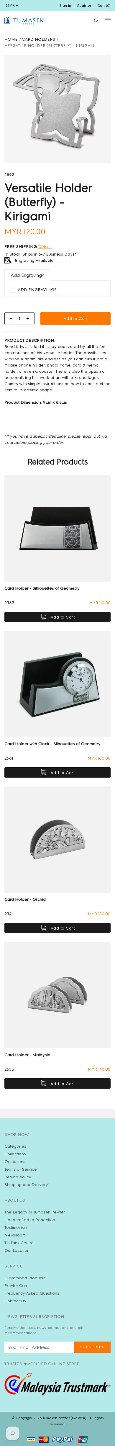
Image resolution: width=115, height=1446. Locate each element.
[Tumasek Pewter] (24, 20)
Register (84, 6)
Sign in (65, 6)
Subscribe (92, 1347)
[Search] (96, 20)
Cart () (104, 6)
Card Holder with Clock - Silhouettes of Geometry (52, 743)
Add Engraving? (37, 289)
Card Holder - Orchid (25, 899)
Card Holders (38, 39)
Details (45, 246)
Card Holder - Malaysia (27, 1054)
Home (11, 39)
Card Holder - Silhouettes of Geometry (42, 588)
